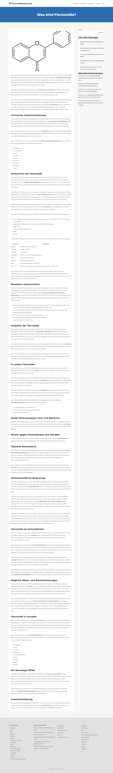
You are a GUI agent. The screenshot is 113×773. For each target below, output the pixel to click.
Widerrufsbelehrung (62, 730)
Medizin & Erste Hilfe (15, 750)
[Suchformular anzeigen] (103, 3)
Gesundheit (83, 3)
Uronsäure (83, 744)
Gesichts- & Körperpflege (16, 740)
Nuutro (83, 746)
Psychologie (13, 752)
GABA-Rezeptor (85, 739)
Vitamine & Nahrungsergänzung (17, 759)
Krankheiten (90, 3)
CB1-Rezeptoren (85, 737)
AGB (59, 735)
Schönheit (98, 3)
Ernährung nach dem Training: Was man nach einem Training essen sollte (90, 78)
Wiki (82, 730)
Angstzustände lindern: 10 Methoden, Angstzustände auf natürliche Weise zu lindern (90, 103)
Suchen (80, 29)
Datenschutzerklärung (63, 737)
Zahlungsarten (61, 725)
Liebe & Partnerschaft (15, 748)
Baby (11, 730)
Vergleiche (83, 748)
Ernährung (12, 736)
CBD (11, 732)
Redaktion (81, 83)
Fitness (12, 738)
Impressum (60, 732)
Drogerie (12, 734)
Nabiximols (84, 742)
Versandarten (61, 728)
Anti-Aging (76, 3)
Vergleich (12, 757)
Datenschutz (84, 728)
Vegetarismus (84, 732)
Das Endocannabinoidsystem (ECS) (89, 735)
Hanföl (11, 744)
